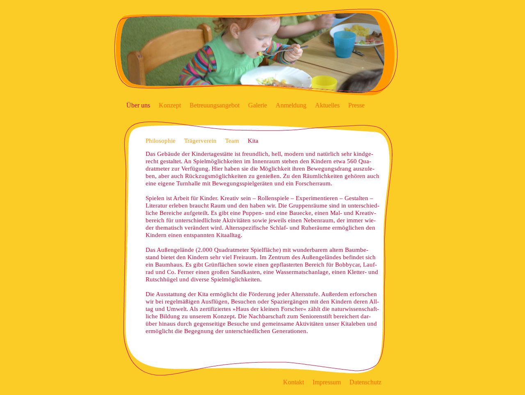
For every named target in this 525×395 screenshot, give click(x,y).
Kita (253, 140)
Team (232, 140)
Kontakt (293, 382)
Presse (356, 105)
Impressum (327, 382)
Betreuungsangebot (214, 105)
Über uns (138, 105)
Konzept (170, 105)
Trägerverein (200, 140)
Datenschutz (365, 382)
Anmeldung (291, 105)
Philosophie (161, 140)
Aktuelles (327, 105)
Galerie (257, 105)
